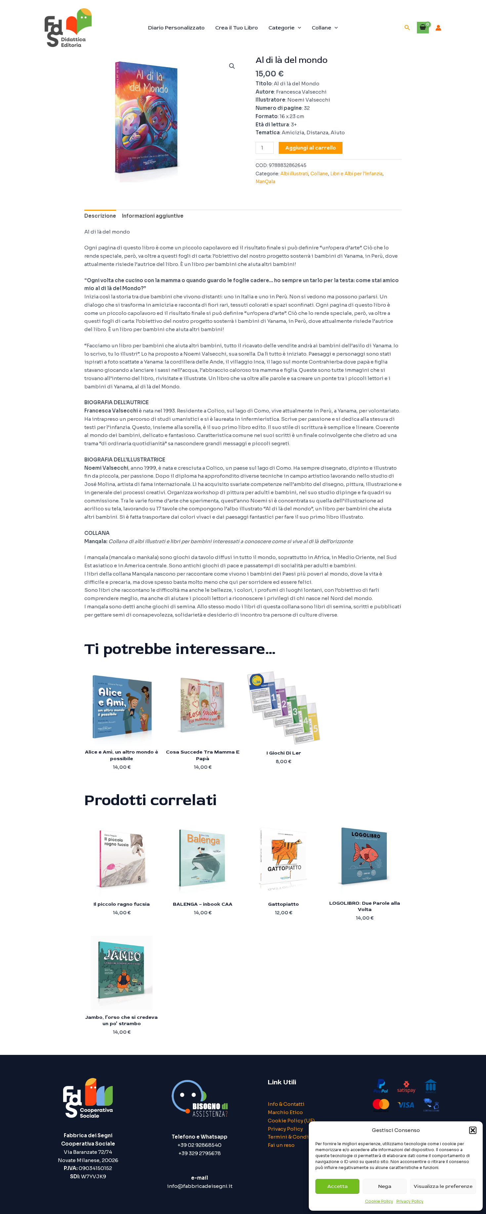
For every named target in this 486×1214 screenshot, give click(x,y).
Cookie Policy (379, 1201)
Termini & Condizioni (295, 1137)
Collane (321, 27)
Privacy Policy (410, 1201)
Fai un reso (281, 1145)
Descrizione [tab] (100, 216)
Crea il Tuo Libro (236, 27)
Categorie (281, 27)
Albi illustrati (294, 174)
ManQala (265, 182)
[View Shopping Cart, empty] (423, 27)
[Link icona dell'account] (438, 28)
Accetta (337, 1186)
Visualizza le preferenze (443, 1186)
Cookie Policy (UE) (291, 1120)
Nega (384, 1186)
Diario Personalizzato (176, 27)
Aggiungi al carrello (310, 148)
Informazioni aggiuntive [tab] (152, 216)
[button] (472, 1130)
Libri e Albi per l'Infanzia (356, 174)
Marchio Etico (285, 1112)
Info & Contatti (286, 1104)
